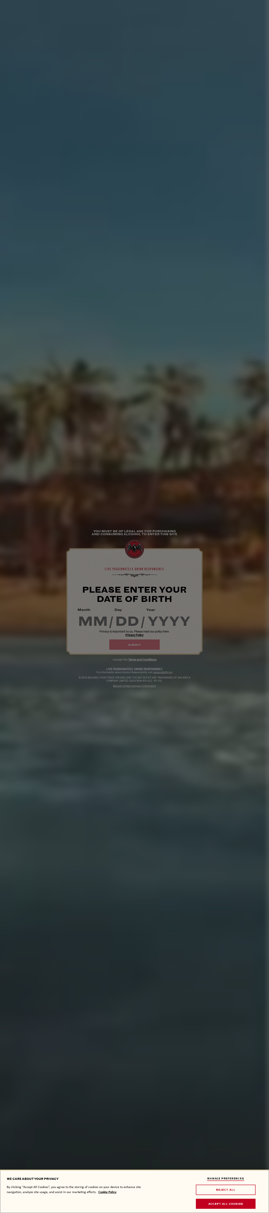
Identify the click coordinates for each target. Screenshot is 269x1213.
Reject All (225, 1189)
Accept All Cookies (225, 1203)
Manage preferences (225, 1178)
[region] (134, 1191)
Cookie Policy (107, 1192)
